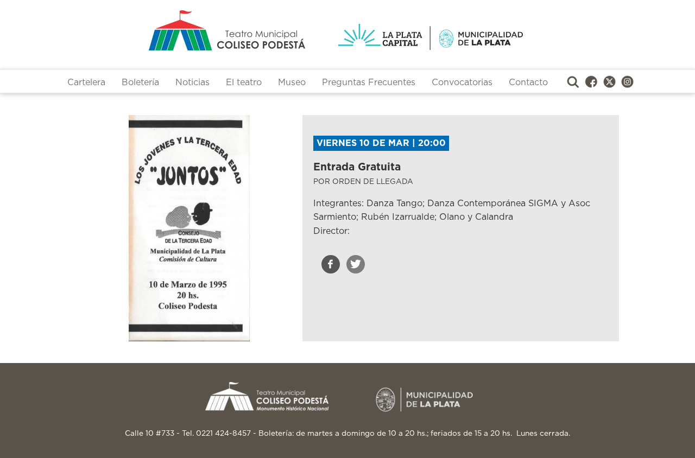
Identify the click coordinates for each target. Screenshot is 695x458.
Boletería (140, 82)
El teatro (244, 82)
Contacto (528, 82)
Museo (292, 82)
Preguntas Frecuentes (368, 82)
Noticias (192, 82)
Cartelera (86, 82)
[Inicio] (184, 30)
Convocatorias (462, 82)
